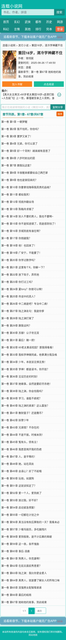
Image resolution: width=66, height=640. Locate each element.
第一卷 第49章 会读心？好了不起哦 (21, 471)
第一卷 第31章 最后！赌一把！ (18, 340)
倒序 (60, 114)
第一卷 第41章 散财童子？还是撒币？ (22, 413)
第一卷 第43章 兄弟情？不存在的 (20, 427)
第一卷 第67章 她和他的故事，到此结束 (24, 602)
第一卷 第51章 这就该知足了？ (18, 485)
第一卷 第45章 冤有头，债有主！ (20, 442)
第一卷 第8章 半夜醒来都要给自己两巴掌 (24, 172)
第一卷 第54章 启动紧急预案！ (18, 507)
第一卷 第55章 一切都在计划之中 (20, 514)
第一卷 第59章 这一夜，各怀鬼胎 (20, 544)
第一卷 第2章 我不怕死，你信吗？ (20, 129)
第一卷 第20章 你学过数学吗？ (18, 260)
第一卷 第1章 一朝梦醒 (14, 121)
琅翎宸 (30, 58)
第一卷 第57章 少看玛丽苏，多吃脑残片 (24, 529)
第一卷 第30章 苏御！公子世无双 (20, 332)
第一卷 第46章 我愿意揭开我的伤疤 (21, 449)
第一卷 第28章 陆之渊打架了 (17, 318)
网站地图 (33, 634)
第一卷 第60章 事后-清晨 (15, 551)
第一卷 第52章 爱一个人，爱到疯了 (21, 493)
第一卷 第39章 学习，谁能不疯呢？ (21, 398)
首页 (6, 22)
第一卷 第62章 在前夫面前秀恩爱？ (21, 565)
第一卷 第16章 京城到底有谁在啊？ (21, 231)
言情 (17, 29)
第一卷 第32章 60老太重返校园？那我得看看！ (28, 347)
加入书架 (17, 84)
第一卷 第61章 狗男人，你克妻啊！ (21, 558)
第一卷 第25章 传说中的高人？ (18, 296)
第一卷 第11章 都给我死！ (16, 194)
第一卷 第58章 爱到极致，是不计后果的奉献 (26, 536)
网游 (60, 22)
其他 (28, 29)
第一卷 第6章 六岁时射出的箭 (18, 158)
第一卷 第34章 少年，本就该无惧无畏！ (24, 362)
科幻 (6, 29)
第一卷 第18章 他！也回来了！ (18, 245)
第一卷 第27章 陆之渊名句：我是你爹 (22, 311)
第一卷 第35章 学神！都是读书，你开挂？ (25, 369)
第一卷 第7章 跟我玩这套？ (16, 165)
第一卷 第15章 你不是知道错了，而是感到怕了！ (29, 223)
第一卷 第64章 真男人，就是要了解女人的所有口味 (30, 580)
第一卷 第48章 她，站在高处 (17, 463)
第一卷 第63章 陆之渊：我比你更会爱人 (24, 573)
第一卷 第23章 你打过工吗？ (17, 282)
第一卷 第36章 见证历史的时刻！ (20, 376)
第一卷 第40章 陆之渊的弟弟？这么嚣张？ (25, 405)
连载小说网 (11, 6)
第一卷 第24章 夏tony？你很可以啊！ (22, 289)
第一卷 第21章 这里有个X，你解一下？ (23, 267)
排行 (38, 29)
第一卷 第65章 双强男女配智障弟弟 (21, 587)
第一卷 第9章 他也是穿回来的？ (19, 180)
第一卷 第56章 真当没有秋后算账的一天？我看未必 (30, 522)
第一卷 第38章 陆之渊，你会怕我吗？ (22, 391)
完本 (49, 29)
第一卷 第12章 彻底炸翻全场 (17, 201)
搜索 (59, 12)
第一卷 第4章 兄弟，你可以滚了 (19, 143)
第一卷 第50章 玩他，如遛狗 (17, 478)
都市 (38, 22)
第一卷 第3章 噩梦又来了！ (16, 136)
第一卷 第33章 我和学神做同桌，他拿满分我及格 (29, 354)
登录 (60, 29)
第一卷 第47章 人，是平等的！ (18, 456)
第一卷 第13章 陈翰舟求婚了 (17, 209)
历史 (49, 22)
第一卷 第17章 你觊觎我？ (16, 238)
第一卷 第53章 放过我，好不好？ (20, 500)
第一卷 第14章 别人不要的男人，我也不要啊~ (27, 216)
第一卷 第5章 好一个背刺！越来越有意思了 (25, 150)
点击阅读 (49, 84)
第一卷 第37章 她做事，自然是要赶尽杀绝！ (26, 383)
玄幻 (17, 22)
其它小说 (23, 45)
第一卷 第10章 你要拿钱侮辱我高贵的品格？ (26, 187)
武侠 (28, 22)
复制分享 (58, 107)
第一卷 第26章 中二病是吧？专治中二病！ (25, 303)
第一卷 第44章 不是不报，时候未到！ (22, 434)
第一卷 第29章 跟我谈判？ (16, 325)
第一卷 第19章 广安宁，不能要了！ (21, 252)
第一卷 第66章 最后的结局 (16, 595)
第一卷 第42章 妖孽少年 (15, 420)
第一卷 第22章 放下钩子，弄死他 (20, 274)
